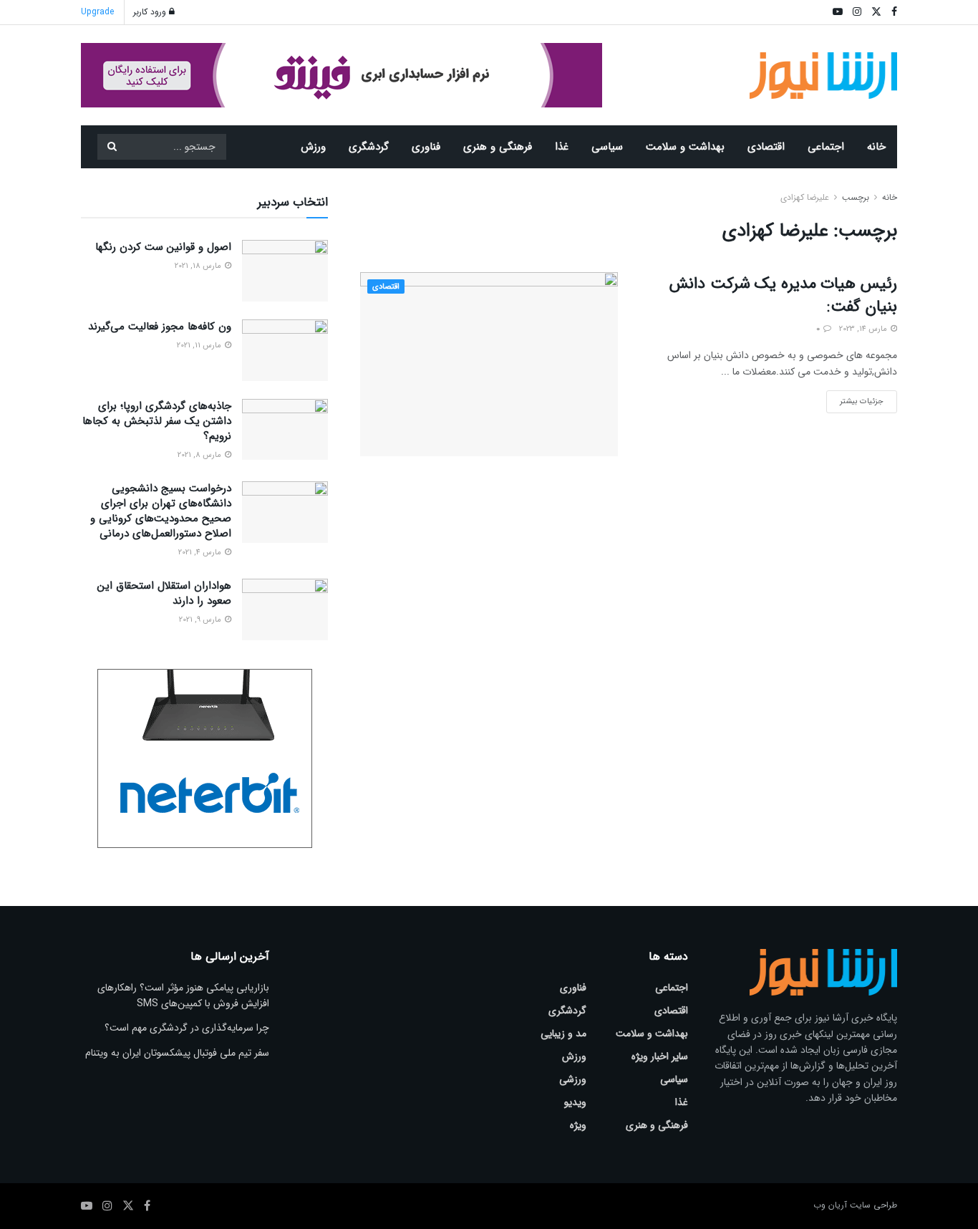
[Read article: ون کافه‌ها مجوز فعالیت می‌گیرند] (285, 350)
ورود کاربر (151, 12)
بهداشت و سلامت (685, 146)
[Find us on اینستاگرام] (107, 1206)
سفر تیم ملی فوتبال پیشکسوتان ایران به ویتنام (177, 1053)
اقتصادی (766, 146)
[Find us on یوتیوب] (86, 1206)
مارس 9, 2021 (201, 620)
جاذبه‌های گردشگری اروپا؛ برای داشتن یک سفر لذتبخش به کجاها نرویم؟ (156, 421)
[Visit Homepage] (824, 75)
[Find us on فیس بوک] (147, 1206)
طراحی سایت (873, 1205)
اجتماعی (826, 146)
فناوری (426, 146)
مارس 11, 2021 (200, 345)
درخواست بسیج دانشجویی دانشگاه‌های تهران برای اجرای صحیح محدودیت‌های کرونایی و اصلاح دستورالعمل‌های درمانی (160, 511)
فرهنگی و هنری (497, 146)
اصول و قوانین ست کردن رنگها (163, 247)
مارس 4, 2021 (200, 552)
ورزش (313, 146)
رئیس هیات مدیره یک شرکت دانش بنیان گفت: (783, 295)
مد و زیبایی (563, 1033)
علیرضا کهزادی (804, 197)
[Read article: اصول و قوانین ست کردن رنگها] (285, 271)
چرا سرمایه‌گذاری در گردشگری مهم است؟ (187, 1028)
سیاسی (607, 146)
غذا (561, 146)
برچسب (855, 197)
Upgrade (97, 12)
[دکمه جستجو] (111, 147)
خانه (876, 146)
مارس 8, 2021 (200, 455)
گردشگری (369, 146)
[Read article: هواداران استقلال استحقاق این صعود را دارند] (285, 609)
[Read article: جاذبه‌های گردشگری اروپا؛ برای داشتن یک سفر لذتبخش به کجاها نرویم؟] (285, 430)
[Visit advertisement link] (341, 75)
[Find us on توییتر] (128, 1206)
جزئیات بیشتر (854, 399)
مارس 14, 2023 (864, 329)
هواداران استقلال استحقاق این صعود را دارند (164, 593)
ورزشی (572, 1079)
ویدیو (575, 1102)
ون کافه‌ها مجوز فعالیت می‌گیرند (159, 326)
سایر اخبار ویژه (659, 1056)
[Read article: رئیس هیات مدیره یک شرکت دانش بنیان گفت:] (489, 364)
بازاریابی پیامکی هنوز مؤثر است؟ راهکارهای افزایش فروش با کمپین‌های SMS (183, 995)
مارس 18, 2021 (199, 266)
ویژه (578, 1125)
